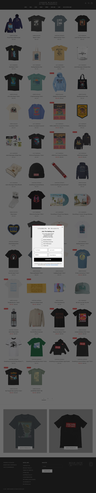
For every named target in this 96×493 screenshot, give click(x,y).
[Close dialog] (62, 227)
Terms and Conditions (54, 264)
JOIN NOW (48, 259)
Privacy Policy (48, 264)
